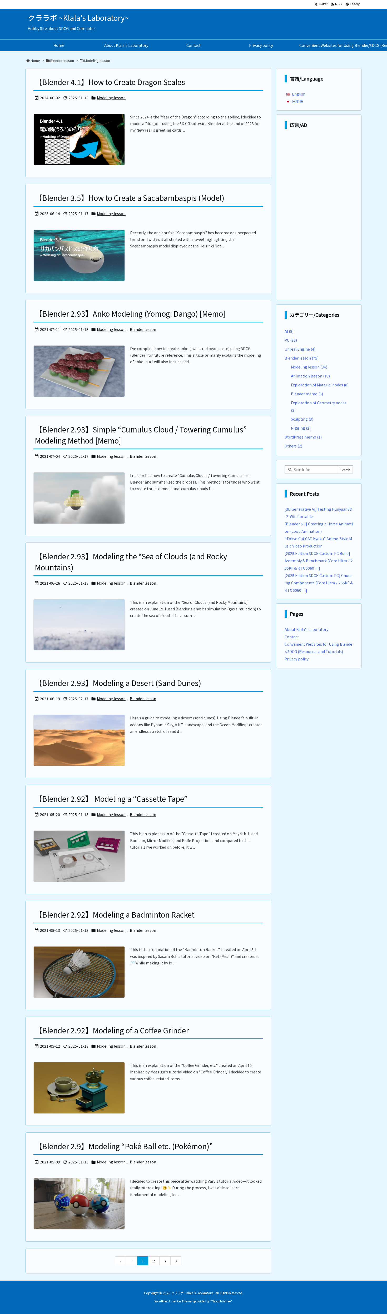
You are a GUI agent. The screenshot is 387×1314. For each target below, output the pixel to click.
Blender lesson (62, 60)
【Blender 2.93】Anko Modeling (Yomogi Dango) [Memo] (130, 313)
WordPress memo (303, 437)
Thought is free (221, 1301)
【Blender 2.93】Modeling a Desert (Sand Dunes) (118, 683)
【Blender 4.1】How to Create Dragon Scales (110, 82)
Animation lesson (310, 376)
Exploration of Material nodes (320, 384)
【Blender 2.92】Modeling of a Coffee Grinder (112, 1030)
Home (35, 60)
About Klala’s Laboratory (306, 629)
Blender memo (307, 393)
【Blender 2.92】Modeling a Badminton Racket (115, 914)
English (298, 94)
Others (293, 446)
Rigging (301, 428)
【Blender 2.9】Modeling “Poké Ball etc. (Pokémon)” (124, 1146)
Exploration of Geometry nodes (318, 406)
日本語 (297, 101)
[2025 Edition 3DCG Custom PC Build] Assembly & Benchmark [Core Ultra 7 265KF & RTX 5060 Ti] (319, 561)
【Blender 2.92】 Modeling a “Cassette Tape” (111, 798)
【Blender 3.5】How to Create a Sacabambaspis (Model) (129, 197)
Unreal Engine (300, 349)
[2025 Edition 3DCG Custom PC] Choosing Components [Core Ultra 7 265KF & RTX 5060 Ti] (319, 583)
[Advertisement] (319, 216)
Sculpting (302, 419)
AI (289, 331)
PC (291, 340)
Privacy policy (297, 658)
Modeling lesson (111, 97)
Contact (292, 636)
